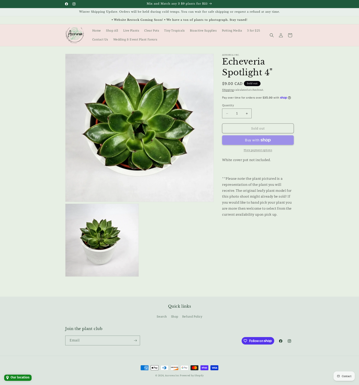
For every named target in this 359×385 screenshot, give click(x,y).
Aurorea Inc (172, 375)
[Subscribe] (135, 340)
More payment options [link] (258, 150)
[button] (271, 35)
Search (162, 316)
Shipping (228, 89)
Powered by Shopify (192, 375)
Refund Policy (192, 316)
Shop (174, 316)
